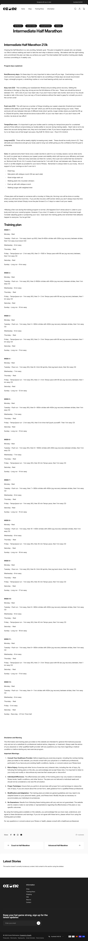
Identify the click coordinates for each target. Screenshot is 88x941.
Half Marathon (18, 26)
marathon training (31, 26)
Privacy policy (6, 938)
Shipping (29, 894)
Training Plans (30, 891)
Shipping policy (21, 938)
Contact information (30, 938)
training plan (59, 26)
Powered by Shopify (25, 935)
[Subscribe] (38, 923)
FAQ (27, 897)
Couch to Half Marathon (20, 845)
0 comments (81, 834)
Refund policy (13, 938)
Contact (28, 902)
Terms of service (40, 938)
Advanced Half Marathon (58, 845)
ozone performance (45, 26)
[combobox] (79, 2)
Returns (28, 899)
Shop (27, 889)
